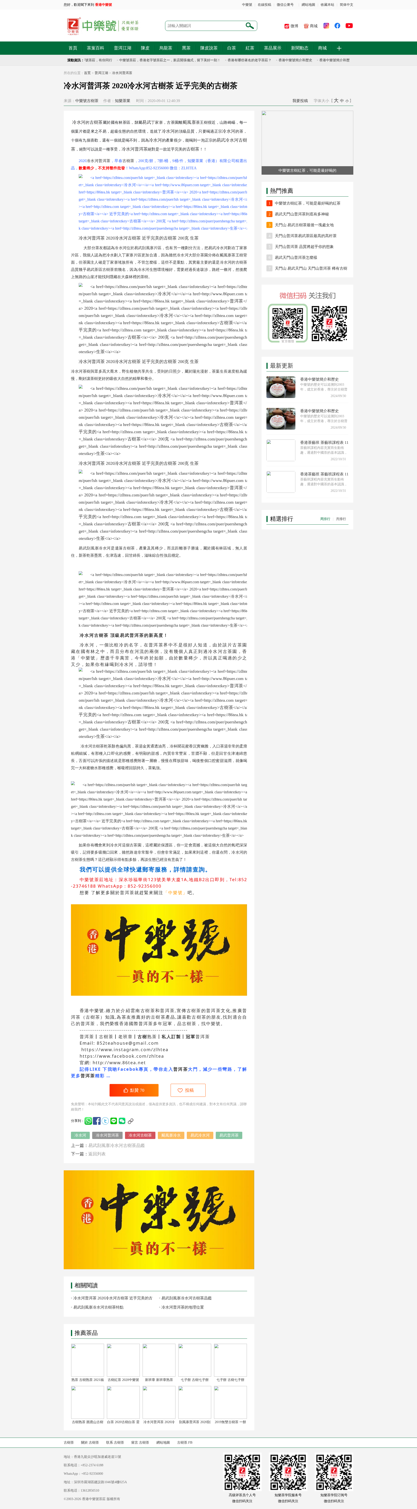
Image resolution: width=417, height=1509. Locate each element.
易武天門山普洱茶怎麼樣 (296, 257)
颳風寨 (189, 122)
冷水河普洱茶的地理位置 (182, 1307)
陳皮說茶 (209, 48)
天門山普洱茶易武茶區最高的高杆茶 (306, 236)
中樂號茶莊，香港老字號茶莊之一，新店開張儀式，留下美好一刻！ (154, 60)
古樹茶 (96, 122)
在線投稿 (264, 5)
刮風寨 (147, 248)
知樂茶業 (122, 101)
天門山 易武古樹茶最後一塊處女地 (304, 225)
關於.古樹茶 (90, 1442)
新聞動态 (299, 48)
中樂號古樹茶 (86, 101)
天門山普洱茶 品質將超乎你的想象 (304, 247)
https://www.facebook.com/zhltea (122, 1056)
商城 (314, 26)
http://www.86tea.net (119, 1062)
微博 (294, 26)
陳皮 (145, 48)
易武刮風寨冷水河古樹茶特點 (100, 1307)
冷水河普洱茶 (122, 73)
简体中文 (346, 5)
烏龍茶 (165, 48)
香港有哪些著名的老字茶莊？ (234, 60)
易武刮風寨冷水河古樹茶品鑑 (116, 1145)
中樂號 (247, 5)
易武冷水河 (200, 1135)
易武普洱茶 (229, 1135)
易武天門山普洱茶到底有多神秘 (302, 214)
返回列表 (97, 1154)
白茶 (231, 48)
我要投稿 (300, 101)
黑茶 (186, 48)
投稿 (189, 1090)
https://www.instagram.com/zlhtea (124, 1049)
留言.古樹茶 (140, 1442)
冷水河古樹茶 (140, 1135)
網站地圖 (308, 5)
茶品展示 (272, 48)
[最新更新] (307, 359)
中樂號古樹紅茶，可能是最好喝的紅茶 (308, 203)
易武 (146, 122)
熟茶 (152, 1036)
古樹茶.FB (184, 1442)
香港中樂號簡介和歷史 (280, 60)
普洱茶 (141, 149)
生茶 (194, 238)
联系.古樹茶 (115, 1442)
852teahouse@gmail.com (127, 1043)
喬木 (114, 371)
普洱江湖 (122, 48)
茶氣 (152, 768)
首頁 (73, 48)
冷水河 (78, 122)
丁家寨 (157, 122)
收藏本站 (327, 5)
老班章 (125, 1036)
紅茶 (250, 48)
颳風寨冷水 (171, 1135)
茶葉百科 (95, 48)
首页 (87, 73)
